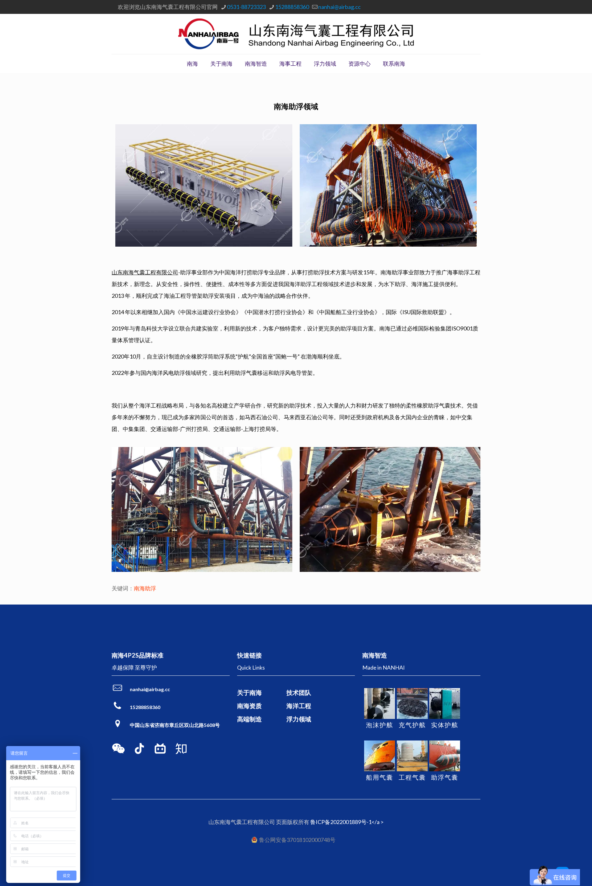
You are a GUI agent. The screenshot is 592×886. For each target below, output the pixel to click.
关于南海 (249, 692)
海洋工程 (298, 705)
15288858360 (292, 6)
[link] (118, 748)
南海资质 (249, 705)
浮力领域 (298, 719)
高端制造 (249, 719)
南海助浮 (145, 588)
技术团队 (298, 692)
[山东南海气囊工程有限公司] (296, 34)
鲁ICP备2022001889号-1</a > (347, 821)
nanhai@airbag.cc (339, 6)
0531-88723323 (246, 6)
